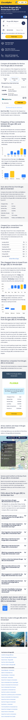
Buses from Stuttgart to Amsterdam (9, 710)
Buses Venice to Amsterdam (7, 713)
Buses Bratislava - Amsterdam (8, 676)
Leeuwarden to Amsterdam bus (8, 691)
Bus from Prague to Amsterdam (8, 703)
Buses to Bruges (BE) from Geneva (9, 658)
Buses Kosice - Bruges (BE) (7, 661)
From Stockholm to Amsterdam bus (9, 708)
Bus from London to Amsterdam (8, 693)
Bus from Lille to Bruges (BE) (7, 663)
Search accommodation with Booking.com (14, 33)
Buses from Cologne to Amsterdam (9, 681)
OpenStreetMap (20, 470)
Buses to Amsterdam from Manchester (10, 698)
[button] (22, 460)
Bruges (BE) (12, 439)
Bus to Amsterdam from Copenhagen (9, 683)
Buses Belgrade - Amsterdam (7, 671)
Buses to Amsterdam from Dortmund (9, 686)
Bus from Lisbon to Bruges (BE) (8, 666)
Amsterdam (23, 439)
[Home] (7, 2)
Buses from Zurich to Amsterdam (8, 715)
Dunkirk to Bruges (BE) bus (7, 656)
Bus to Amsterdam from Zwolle (8, 717)
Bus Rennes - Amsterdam (7, 705)
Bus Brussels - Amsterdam (7, 679)
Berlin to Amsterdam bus (7, 674)
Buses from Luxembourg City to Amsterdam (11, 696)
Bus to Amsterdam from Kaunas (8, 688)
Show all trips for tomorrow (15, 107)
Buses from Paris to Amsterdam (8, 700)
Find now (20, 102)
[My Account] (16, 2)
